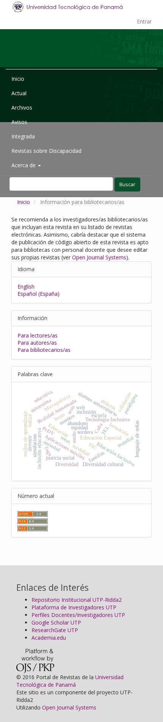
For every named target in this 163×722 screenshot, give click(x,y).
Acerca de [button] (24, 165)
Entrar (144, 21)
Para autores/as (37, 342)
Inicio (17, 78)
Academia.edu (48, 637)
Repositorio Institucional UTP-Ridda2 (76, 599)
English (25, 286)
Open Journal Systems (99, 257)
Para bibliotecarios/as (44, 349)
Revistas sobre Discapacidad (46, 150)
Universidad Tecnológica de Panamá (70, 680)
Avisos (19, 122)
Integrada (23, 136)
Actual (19, 93)
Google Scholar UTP (56, 622)
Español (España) (38, 293)
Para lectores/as (37, 335)
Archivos (21, 107)
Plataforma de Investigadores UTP (73, 607)
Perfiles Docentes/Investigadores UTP (78, 614)
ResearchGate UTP (54, 630)
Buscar (127, 184)
